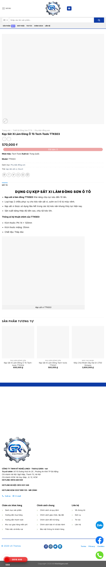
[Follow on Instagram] (50, 546)
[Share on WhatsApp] (4, 175)
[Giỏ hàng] (69, 8)
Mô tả (5, 185)
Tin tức (29, 26)
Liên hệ (47, 26)
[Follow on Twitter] (55, 546)
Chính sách (38, 26)
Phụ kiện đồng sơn (42, 130)
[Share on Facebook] (9, 175)
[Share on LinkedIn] (27, 175)
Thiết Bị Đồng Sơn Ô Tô (22, 130)
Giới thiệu (21, 26)
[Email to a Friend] (18, 175)
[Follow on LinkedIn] (60, 546)
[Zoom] (5, 120)
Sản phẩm (7, 26)
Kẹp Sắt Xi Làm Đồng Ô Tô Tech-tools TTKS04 (18, 364)
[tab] (5, 185)
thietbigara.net (61, 563)
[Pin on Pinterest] (23, 175)
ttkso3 (20, 169)
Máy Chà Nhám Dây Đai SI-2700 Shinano (88, 364)
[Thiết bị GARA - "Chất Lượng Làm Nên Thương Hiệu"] (53, 8)
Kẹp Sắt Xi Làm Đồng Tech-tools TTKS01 (53, 364)
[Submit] (99, 20)
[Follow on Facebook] (46, 546)
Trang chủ (6, 130)
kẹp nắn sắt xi (11, 169)
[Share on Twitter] (14, 175)
